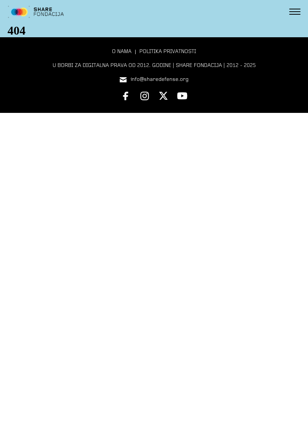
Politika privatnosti (167, 52)
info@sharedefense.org (160, 79)
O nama (121, 52)
